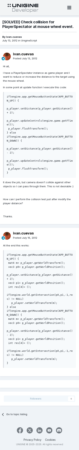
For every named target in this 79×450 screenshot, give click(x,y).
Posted (25, 58)
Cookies (50, 439)
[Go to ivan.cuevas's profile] (7, 56)
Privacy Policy (32, 439)
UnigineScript (29, 40)
